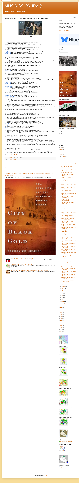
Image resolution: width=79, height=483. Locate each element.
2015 (61, 318)
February (63, 303)
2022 (61, 154)
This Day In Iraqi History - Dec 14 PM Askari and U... (68, 228)
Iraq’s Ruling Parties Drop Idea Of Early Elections (68, 255)
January (63, 304)
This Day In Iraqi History (12, 159)
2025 (61, 149)
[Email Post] (15, 157)
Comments (62, 51)
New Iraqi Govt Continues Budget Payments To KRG (67, 200)
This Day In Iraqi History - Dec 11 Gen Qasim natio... (68, 241)
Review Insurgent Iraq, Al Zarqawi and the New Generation (22, 258)
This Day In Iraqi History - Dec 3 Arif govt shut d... (68, 275)
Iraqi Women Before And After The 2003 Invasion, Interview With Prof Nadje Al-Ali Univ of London (29, 270)
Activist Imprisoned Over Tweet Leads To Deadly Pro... (68, 230)
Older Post (53, 167)
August (62, 292)
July (62, 293)
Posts (61, 49)
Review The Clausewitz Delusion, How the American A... (68, 194)
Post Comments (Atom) (14, 170)
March (62, 301)
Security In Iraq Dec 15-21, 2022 (67, 177)
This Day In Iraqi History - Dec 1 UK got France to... (68, 283)
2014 (61, 320)
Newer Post (7, 167)
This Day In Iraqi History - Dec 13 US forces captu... (68, 233)
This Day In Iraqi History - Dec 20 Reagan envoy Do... (67, 203)
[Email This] (17, 157)
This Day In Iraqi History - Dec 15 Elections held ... (67, 222)
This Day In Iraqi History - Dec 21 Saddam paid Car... (67, 197)
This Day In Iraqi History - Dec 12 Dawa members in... (67, 238)
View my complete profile (64, 30)
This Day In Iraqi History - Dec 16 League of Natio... (67, 216)
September (63, 290)
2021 (61, 307)
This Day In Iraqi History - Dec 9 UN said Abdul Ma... (68, 247)
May (62, 297)
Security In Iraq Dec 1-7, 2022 (67, 235)
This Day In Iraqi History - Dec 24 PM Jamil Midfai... (68, 185)
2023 (61, 153)
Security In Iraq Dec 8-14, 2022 (67, 205)
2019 (61, 311)
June (62, 295)
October (63, 288)
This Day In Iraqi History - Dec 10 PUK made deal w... (68, 244)
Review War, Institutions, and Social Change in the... (68, 250)
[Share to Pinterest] (21, 157)
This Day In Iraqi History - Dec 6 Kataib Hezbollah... (68, 264)
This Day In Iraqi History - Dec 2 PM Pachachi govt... (68, 278)
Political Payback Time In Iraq (67, 172)
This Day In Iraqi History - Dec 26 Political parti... (67, 179)
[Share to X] (19, 157)
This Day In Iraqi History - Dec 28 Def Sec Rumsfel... (68, 170)
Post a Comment (9, 165)
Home (30, 167)
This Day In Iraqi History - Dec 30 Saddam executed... (67, 161)
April (62, 299)
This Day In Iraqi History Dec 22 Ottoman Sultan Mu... (67, 191)
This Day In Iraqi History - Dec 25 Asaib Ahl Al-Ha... (68, 182)
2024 (61, 151)
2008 (61, 331)
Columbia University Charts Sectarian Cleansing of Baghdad (22, 264)
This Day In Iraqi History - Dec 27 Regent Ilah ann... (67, 175)
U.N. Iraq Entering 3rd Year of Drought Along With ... (68, 225)
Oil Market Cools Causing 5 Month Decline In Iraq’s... (67, 261)
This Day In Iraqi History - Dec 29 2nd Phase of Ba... (68, 164)
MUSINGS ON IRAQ (23, 6)
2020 (61, 309)
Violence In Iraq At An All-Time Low (68, 266)
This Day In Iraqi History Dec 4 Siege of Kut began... (68, 272)
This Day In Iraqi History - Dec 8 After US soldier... (68, 253)
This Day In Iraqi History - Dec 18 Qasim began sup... (67, 210)
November (63, 286)
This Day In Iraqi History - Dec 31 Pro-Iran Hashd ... (68, 158)
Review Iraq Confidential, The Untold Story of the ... (68, 167)
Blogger (45, 475)
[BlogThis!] (18, 157)
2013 (61, 322)
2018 (61, 312)
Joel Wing (62, 22)
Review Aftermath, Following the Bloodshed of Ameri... (67, 219)
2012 (61, 323)
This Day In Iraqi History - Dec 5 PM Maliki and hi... (68, 269)
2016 (61, 316)
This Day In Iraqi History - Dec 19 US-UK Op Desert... (68, 207)
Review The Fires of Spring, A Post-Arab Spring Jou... (68, 280)
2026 (61, 147)
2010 (61, 327)
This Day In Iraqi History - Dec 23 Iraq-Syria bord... (68, 188)
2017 (61, 314)
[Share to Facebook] (20, 157)
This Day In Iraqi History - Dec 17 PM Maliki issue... (68, 213)
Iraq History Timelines (14, 154)
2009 (61, 329)
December (63, 156)
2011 (61, 325)
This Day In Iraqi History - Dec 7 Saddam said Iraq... (67, 258)
